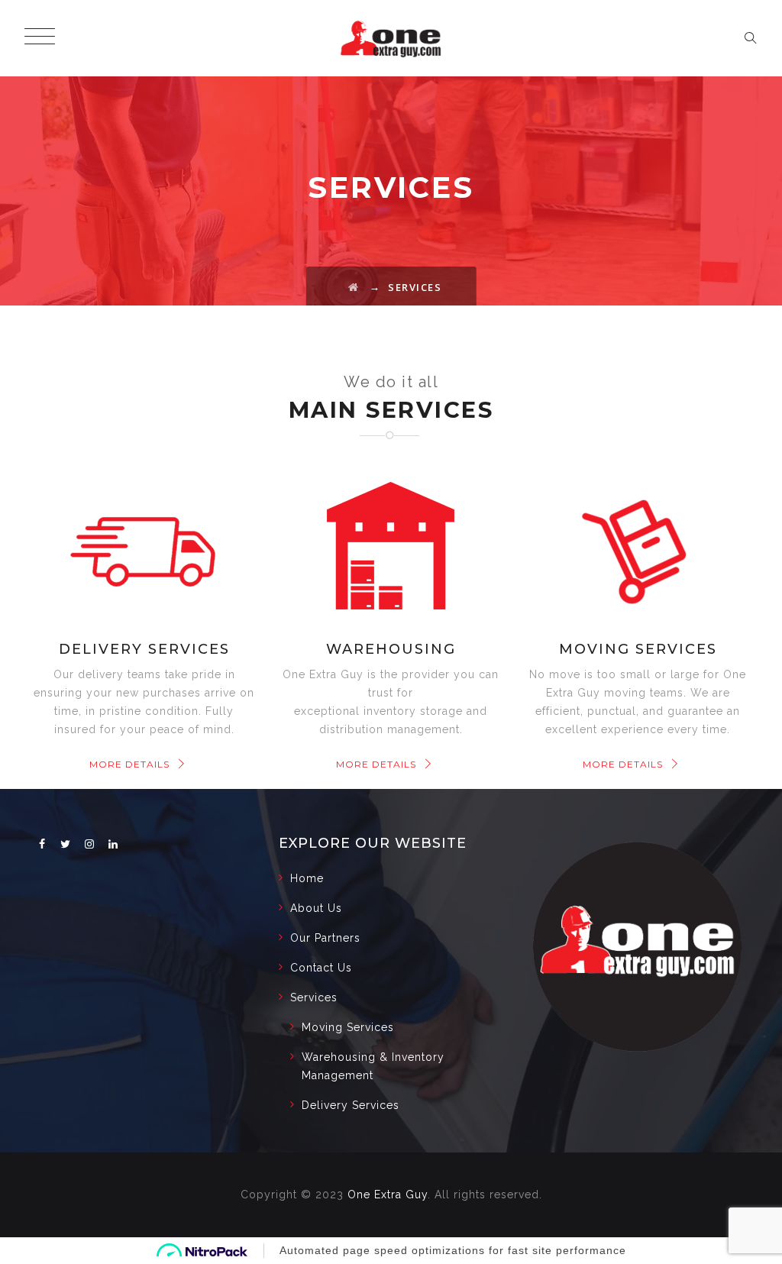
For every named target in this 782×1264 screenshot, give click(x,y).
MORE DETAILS (129, 764)
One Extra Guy (387, 1194)
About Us (316, 908)
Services (314, 997)
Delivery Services (350, 1105)
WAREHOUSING (391, 649)
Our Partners (325, 938)
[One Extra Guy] (391, 38)
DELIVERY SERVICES (144, 649)
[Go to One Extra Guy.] (354, 287)
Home (307, 878)
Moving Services (348, 1027)
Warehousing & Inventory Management (373, 1066)
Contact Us (321, 968)
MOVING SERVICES (638, 649)
